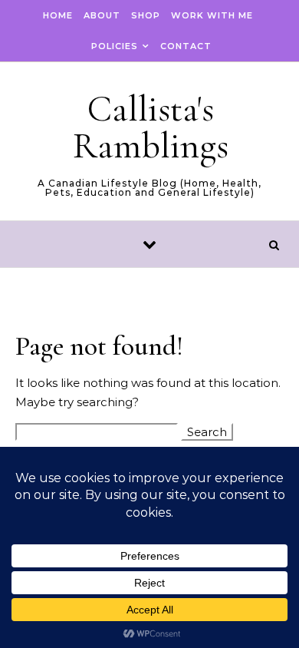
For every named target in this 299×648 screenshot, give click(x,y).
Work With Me (212, 15)
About (102, 15)
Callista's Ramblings (150, 127)
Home (58, 15)
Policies (114, 46)
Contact (186, 46)
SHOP (145, 15)
